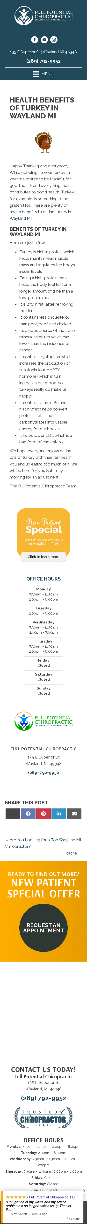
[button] (43, 928)
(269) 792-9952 (43, 61)
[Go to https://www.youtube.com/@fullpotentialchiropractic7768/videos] (44, 40)
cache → (74, 853)
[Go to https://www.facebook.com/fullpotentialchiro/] (34, 40)
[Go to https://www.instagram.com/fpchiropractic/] (54, 40)
